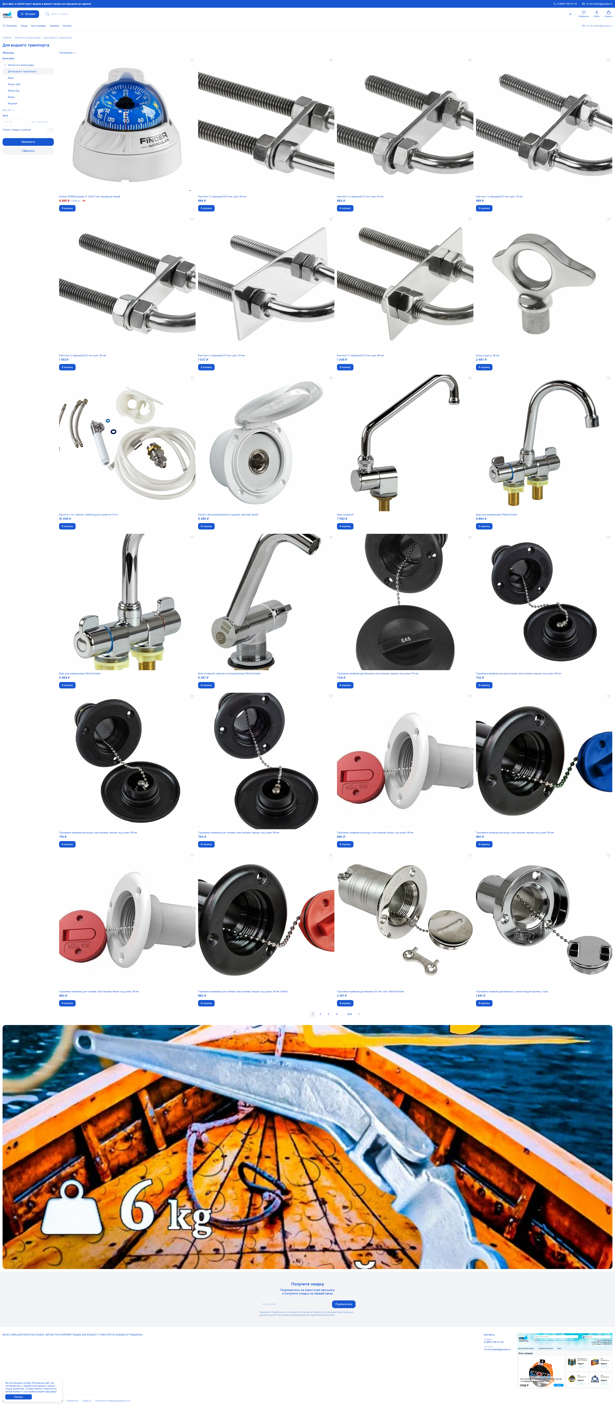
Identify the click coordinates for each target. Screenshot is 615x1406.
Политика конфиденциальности (112, 1400)
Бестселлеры (38, 25)
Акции (24, 25)
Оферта (86, 1400)
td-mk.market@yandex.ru (497, 1349)
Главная (7, 37)
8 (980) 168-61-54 (494, 1342)
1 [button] (312, 1014)
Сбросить (28, 151)
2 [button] (320, 1014)
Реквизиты (72, 1400)
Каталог (30, 14)
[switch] (50, 130)
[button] (584, 14)
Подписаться (343, 1304)
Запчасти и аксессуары (28, 37)
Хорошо (18, 1396)
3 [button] (328, 1014)
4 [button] (336, 1014)
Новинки (54, 25)
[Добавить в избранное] (192, 60)
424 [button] (349, 1014)
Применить (28, 142)
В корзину (67, 208)
